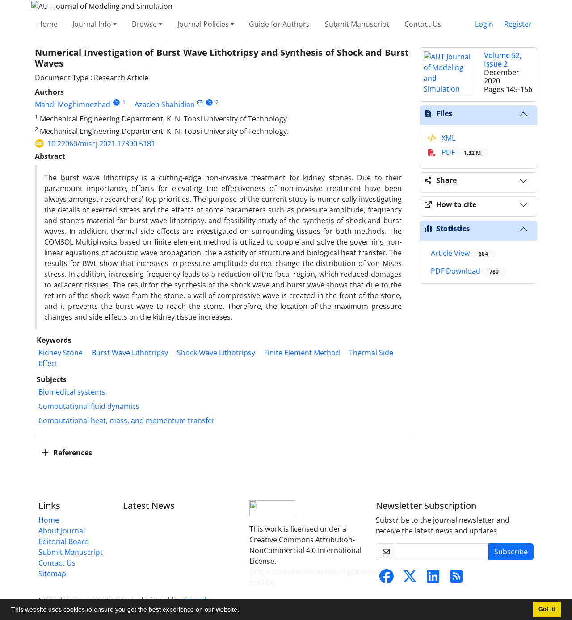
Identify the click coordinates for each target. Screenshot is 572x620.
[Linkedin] (433, 579)
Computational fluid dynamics (88, 406)
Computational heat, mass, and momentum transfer (126, 420)
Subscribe (511, 552)
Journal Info (91, 24)
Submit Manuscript (357, 24)
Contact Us (423, 24)
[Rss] (456, 579)
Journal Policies (203, 24)
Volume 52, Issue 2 (503, 59)
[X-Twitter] (410, 579)
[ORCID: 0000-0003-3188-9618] (209, 102)
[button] (242, 610)
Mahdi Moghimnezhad (72, 104)
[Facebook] (386, 579)
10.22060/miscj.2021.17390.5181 (101, 144)
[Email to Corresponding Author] (200, 102)
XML (447, 138)
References (71, 453)
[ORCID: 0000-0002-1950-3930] (116, 102)
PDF (460, 152)
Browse (144, 24)
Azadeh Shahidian (165, 104)
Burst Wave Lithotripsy (130, 353)
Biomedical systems (71, 392)
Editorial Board (63, 541)
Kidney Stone (60, 353)
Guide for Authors (279, 24)
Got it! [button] (546, 609)
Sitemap (52, 573)
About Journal (61, 531)
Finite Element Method (302, 353)
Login (484, 24)
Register (518, 24)
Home (47, 24)
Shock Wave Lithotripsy (216, 353)
